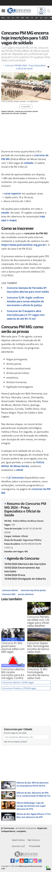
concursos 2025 (8, 594)
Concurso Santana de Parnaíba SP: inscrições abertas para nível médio (28, 289)
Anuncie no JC (18, 846)
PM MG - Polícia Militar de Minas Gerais (24, 521)
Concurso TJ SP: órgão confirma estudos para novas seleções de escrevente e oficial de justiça (25, 301)
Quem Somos (18, 840)
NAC (3, 18)
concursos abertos (10, 590)
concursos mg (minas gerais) (33, 590)
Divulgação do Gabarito (25, 578)
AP (17, 18)
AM (22, 18)
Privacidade (34, 846)
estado (5, 212)
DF (36, 18)
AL (13, 18)
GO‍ (45, 18)
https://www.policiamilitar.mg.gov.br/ (24, 245)
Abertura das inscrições (25, 564)
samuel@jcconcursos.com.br (26, 111)
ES (41, 18)
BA (27, 18)
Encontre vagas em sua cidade (15, 733)
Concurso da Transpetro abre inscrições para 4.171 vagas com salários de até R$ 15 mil (26, 314)
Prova (14, 575)
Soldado (16, 536)
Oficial (24, 536)
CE (32, 18)
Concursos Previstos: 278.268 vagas (19, 688)
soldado (28, 163)
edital (19, 470)
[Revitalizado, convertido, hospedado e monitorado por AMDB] (48, 867)
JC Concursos (16, 477)
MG (26, 551)
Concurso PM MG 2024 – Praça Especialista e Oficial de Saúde (24, 67)
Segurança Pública (32, 540)
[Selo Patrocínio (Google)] (41, 10)
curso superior (12, 193)
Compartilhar (25, 106)
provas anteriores (26, 594)
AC (8, 18)
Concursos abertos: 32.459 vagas (18, 682)
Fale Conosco (33, 840)
